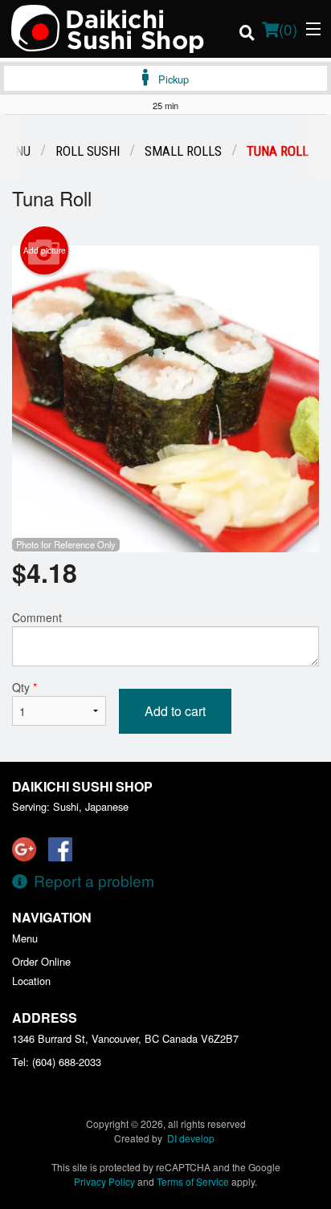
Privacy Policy (104, 1181)
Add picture (44, 250)
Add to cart (175, 711)
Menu (25, 938)
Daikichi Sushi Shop (82, 786)
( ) (288, 28)
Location (31, 980)
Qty (24, 687)
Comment (37, 617)
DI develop (191, 1138)
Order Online (41, 961)
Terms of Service (193, 1181)
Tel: (56, 1061)
